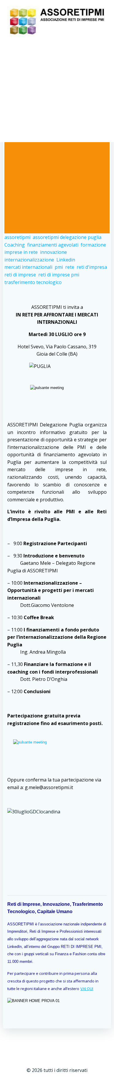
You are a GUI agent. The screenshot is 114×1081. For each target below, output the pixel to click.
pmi (59, 267)
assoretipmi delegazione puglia (67, 237)
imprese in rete (21, 252)
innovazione (53, 252)
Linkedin (65, 260)
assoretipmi (17, 237)
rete (69, 267)
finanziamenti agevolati (52, 245)
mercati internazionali (28, 267)
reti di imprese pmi (58, 274)
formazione (93, 245)
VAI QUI (86, 988)
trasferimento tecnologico (33, 282)
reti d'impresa (92, 267)
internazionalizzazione (29, 260)
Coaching (14, 245)
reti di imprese (20, 274)
